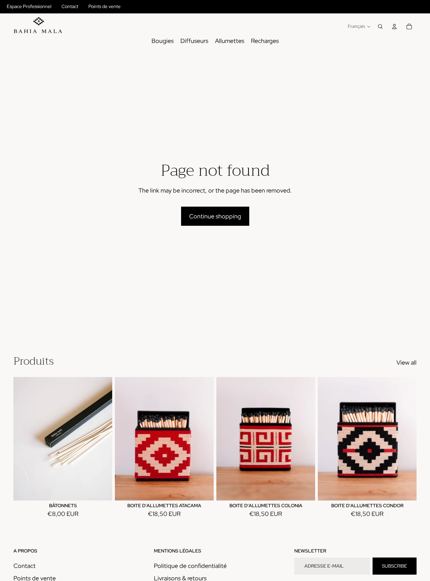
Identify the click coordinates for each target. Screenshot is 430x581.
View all (406, 362)
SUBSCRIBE (394, 566)
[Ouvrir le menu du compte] (394, 26)
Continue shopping (215, 216)
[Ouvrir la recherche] (380, 26)
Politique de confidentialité (190, 566)
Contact (69, 6)
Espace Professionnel (29, 6)
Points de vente (104, 6)
